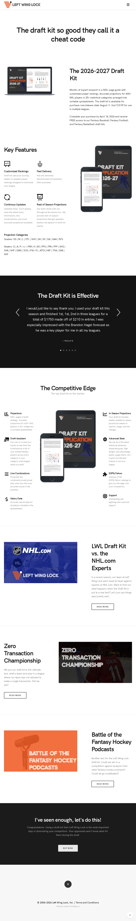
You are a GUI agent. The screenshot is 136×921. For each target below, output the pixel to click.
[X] (68, 884)
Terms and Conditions (87, 902)
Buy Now (68, 848)
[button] (128, 4)
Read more (103, 606)
